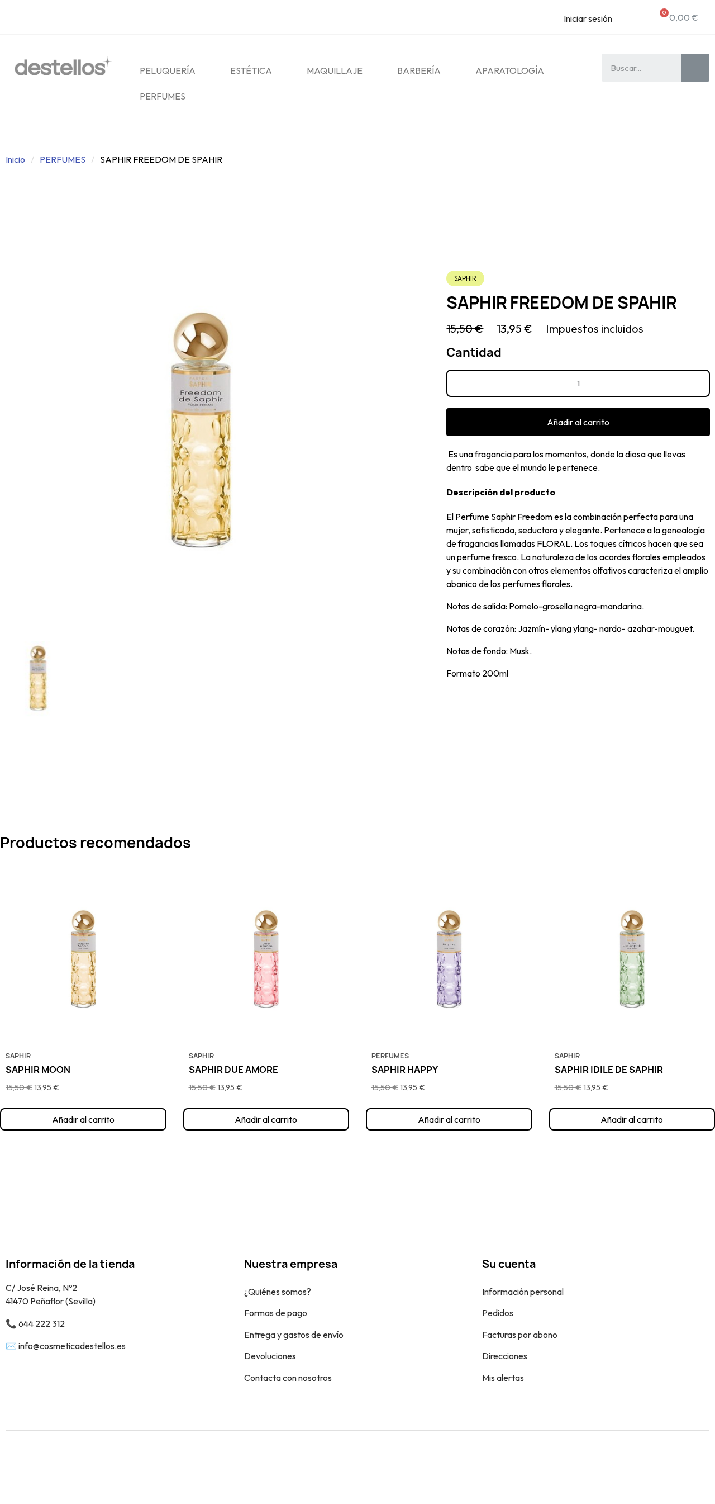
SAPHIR (465, 278)
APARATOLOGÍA (509, 70)
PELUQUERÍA (168, 70)
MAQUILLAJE (335, 70)
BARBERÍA (419, 70)
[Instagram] (692, 1467)
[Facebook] (667, 1467)
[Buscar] (695, 68)
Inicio (15, 159)
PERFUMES (162, 96)
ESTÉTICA (251, 70)
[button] (578, 422)
